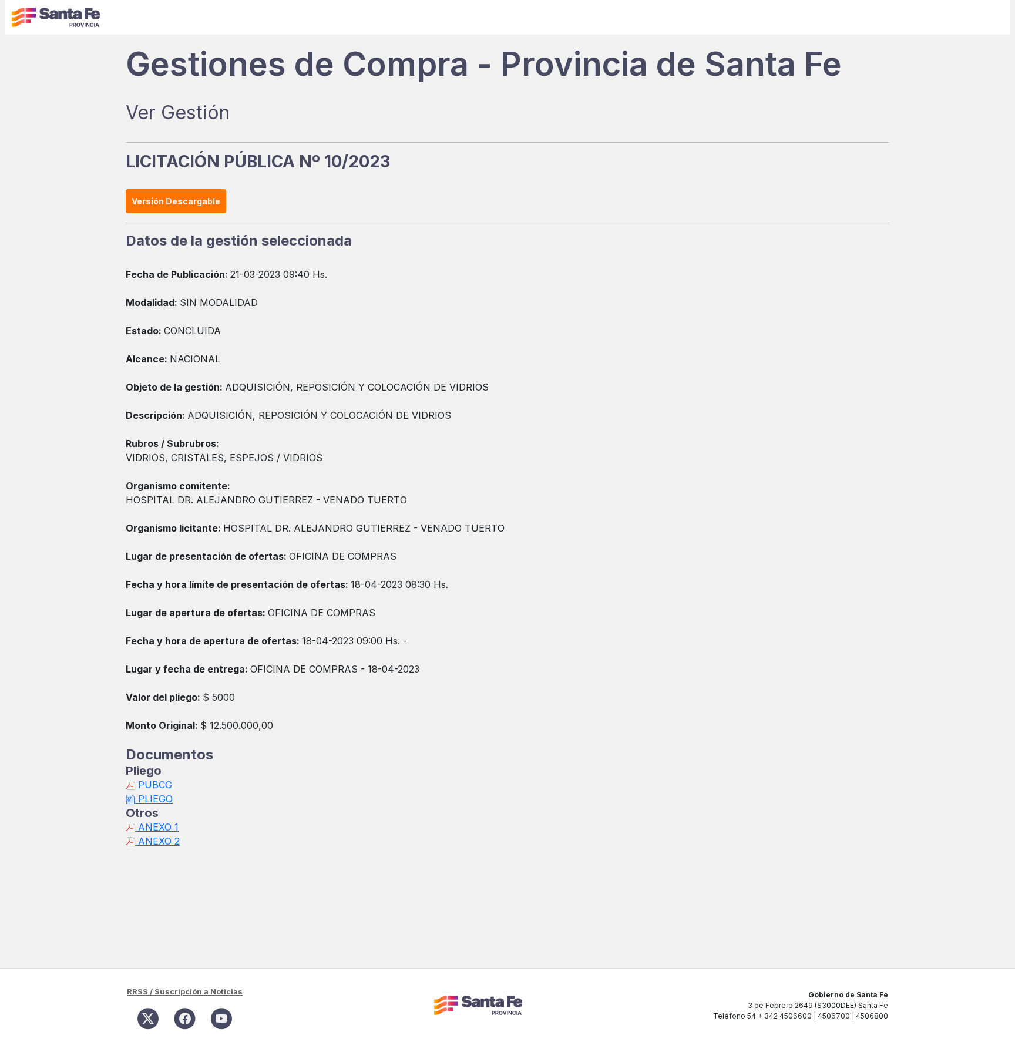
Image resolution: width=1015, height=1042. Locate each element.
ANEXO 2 (157, 841)
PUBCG (153, 785)
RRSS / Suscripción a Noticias (185, 991)
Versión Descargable (176, 201)
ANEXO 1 (157, 827)
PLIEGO (154, 799)
